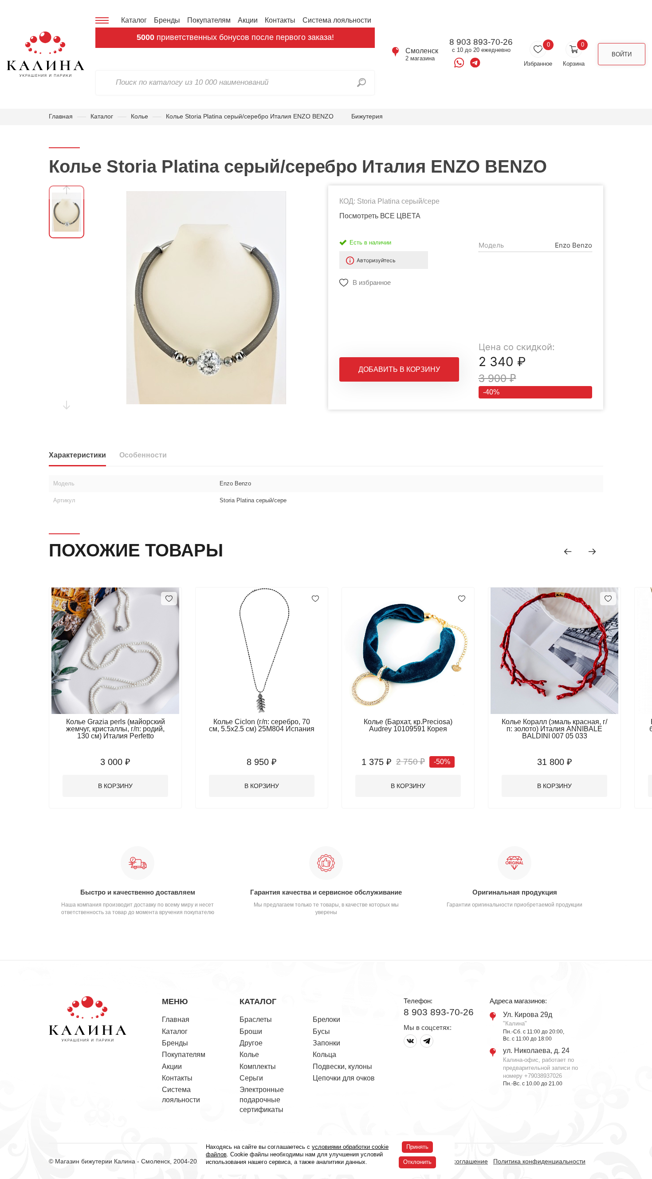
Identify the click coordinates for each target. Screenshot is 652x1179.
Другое (251, 1043)
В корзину (115, 785)
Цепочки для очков (344, 1078)
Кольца (324, 1054)
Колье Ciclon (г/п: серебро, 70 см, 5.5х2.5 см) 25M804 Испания (261, 725)
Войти (622, 54)
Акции (248, 20)
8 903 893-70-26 (481, 42)
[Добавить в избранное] (169, 598)
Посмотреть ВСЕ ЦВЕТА (379, 216)
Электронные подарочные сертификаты (262, 1099)
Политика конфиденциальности (539, 1161)
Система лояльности (336, 20)
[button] (568, 551)
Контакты (280, 20)
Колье (139, 116)
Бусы (321, 1031)
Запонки (326, 1043)
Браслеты (256, 1019)
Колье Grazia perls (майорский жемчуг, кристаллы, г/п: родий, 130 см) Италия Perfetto (115, 729)
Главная (61, 116)
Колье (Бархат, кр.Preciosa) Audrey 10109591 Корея (408, 725)
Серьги (251, 1078)
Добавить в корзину (399, 369)
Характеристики (77, 455)
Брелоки (326, 1019)
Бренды (167, 20)
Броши (251, 1031)
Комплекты (258, 1066)
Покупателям (209, 20)
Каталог (134, 20)
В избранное (372, 282)
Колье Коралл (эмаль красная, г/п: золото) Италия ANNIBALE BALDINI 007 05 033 (554, 729)
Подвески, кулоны (342, 1066)
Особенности (143, 455)
